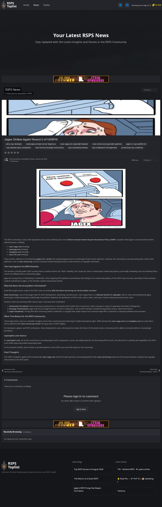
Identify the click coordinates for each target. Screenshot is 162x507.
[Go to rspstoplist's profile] (6, 160)
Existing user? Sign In (141, 5)
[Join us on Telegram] (120, 5)
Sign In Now (81, 409)
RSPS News (12, 89)
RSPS (30, 93)
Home (26, 5)
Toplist (46, 5)
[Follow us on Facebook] (127, 5)
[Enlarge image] (81, 198)
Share (135, 160)
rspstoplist (22, 93)
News (36, 5)
